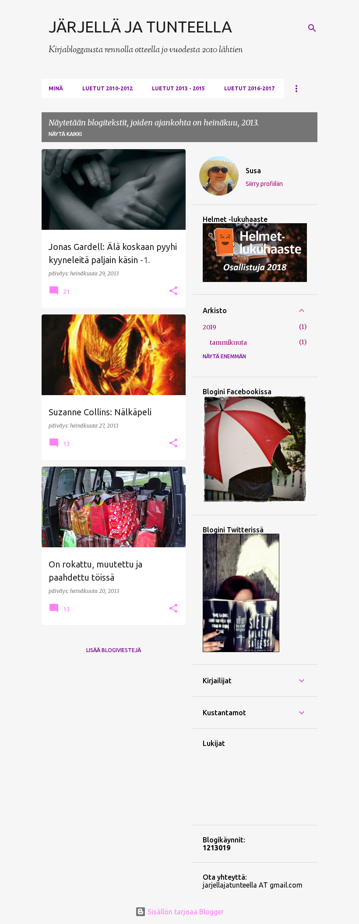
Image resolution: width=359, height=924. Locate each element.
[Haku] (312, 28)
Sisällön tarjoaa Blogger (185, 912)
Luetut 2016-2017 (249, 88)
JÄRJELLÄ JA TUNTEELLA (140, 27)
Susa (253, 171)
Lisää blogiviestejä (113, 650)
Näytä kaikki (65, 134)
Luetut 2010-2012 (107, 88)
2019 (209, 327)
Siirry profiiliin (264, 183)
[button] (173, 291)
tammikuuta (228, 342)
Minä (56, 88)
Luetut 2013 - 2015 (178, 88)
